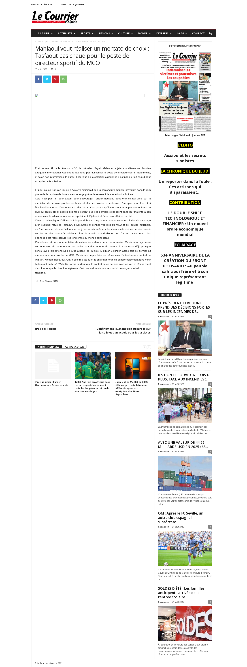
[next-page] (149, 347)
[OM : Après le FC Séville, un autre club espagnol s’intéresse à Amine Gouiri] (185, 548)
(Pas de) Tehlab (45, 328)
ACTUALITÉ (65, 33)
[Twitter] (47, 79)
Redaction (163, 316)
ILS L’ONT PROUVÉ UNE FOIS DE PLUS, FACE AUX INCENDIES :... (184, 377)
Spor (46, 41)
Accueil (38, 41)
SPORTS (85, 33)
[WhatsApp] (63, 79)
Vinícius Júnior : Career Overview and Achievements (51, 383)
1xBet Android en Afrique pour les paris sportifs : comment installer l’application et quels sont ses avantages (92, 386)
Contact (198, 33)
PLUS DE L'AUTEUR (74, 346)
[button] (210, 33)
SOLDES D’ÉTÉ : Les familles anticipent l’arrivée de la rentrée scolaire (181, 592)
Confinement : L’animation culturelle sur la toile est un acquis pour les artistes (124, 330)
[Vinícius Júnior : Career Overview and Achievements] (53, 365)
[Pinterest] (55, 79)
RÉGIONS (104, 33)
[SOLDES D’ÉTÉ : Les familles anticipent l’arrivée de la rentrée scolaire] (185, 623)
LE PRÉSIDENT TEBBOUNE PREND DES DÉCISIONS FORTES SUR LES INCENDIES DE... (184, 307)
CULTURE (124, 33)
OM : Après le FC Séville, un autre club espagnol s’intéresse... (180, 517)
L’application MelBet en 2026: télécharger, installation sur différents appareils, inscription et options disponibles (131, 388)
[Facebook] (38, 79)
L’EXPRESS (162, 33)
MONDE (143, 33)
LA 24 (180, 33)
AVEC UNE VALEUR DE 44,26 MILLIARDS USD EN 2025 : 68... (183, 444)
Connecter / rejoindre (71, 4)
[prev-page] (144, 347)
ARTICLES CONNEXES (48, 346)
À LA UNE (44, 33)
